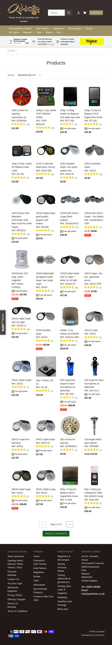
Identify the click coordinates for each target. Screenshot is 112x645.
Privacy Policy (15, 595)
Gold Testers (39, 568)
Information (39, 585)
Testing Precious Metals (62, 567)
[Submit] (68, 13)
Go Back (11, 51)
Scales (36, 576)
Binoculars (63, 609)
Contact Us (13, 579)
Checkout (96, 13)
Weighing (62, 597)
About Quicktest (16, 556)
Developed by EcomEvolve (92, 635)
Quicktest (100, 631)
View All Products (56, 534)
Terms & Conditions (17, 611)
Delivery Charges (16, 599)
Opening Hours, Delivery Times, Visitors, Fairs (15, 564)
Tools (36, 580)
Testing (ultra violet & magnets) (64, 589)
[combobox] (56, 13)
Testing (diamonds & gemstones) (64, 578)
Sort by (11, 75)
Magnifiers (38, 572)
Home (36, 556)
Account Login (15, 583)
